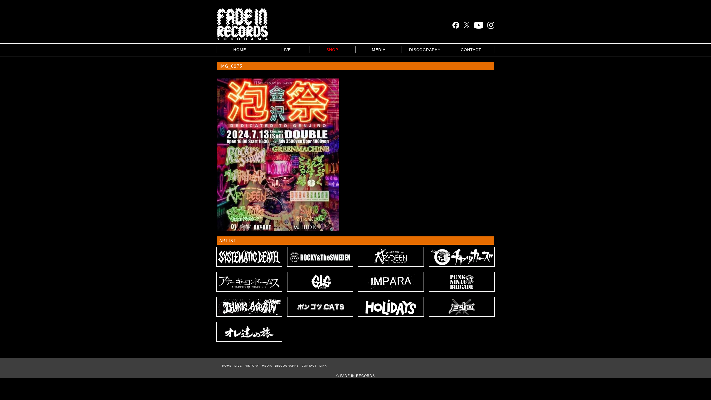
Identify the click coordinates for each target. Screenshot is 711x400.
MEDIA (378, 50)
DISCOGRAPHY (424, 50)
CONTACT (471, 50)
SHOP (332, 50)
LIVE (286, 50)
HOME (239, 50)
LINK (323, 365)
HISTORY (252, 365)
